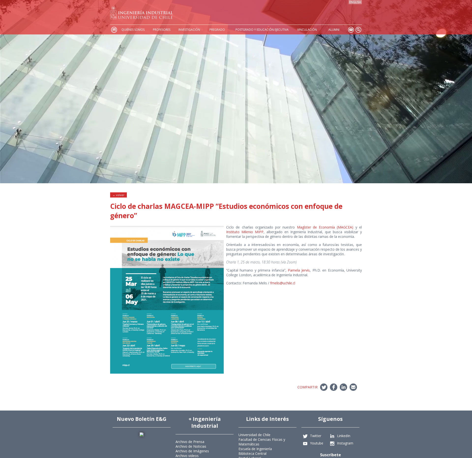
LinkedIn (343, 435)
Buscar (358, 29)
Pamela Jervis (299, 270)
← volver (118, 195)
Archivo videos (187, 455)
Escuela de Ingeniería (255, 448)
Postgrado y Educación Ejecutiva (262, 30)
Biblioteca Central (252, 453)
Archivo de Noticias (191, 446)
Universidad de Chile (254, 434)
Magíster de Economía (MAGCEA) (325, 227)
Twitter (315, 435)
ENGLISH (355, 2)
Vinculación (307, 30)
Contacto (350, 29)
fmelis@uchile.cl (282, 283)
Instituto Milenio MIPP (245, 231)
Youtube (316, 443)
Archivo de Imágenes (192, 451)
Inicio (114, 29)
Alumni (333, 30)
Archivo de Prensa (190, 441)
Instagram (345, 443)
